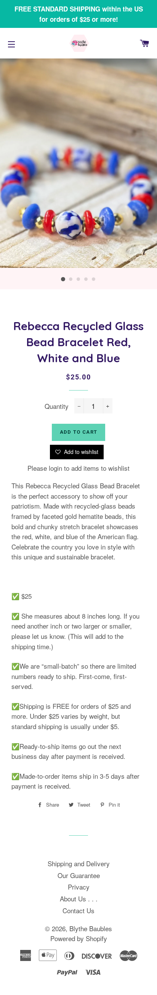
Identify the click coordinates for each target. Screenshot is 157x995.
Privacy (79, 886)
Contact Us (78, 910)
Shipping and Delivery (79, 863)
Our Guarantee (79, 875)
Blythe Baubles (90, 928)
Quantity (57, 406)
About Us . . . (79, 898)
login (55, 468)
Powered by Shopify (78, 938)
